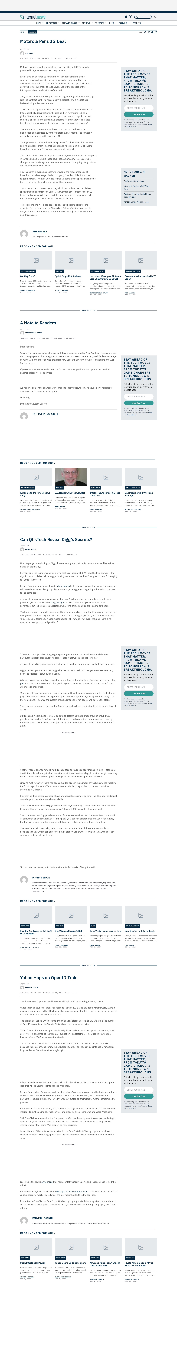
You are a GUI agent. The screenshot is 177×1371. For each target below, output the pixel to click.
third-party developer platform (71, 1191)
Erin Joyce (60, 507)
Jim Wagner (29, 53)
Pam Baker (129, 945)
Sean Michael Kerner (29, 948)
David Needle (30, 549)
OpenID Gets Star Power (32, 1263)
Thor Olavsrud (61, 290)
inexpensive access (73, 1354)
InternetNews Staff (99, 293)
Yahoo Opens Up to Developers (70, 1263)
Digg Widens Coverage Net (68, 931)
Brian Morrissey (27, 290)
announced (47, 1182)
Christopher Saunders (30, 509)
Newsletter (144, 17)
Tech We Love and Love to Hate (105, 931)
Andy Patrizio (61, 945)
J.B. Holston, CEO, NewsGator (70, 493)
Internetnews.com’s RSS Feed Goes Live (105, 494)
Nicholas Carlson (133, 509)
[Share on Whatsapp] (156, 32)
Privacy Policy (131, 126)
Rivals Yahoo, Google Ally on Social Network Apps (139, 1264)
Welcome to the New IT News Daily (35, 494)
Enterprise (51, 23)
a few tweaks (63, 586)
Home (22, 32)
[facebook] (126, 16)
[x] (130, 16)
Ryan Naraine (96, 509)
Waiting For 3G (27, 276)
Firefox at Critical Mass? (134, 181)
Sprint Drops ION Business (68, 276)
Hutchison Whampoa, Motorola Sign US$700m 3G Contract (105, 277)
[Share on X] (149, 32)
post (22, 683)
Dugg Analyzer (58, 602)
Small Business (69, 23)
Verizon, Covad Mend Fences (136, 202)
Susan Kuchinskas (63, 1277)
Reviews (86, 23)
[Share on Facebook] (145, 32)
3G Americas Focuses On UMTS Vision (140, 277)
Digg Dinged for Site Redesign (140, 931)
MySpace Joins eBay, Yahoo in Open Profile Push (105, 1264)
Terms (150, 124)
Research (123, 23)
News (39, 23)
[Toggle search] (155, 16)
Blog (111, 23)
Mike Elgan (95, 945)
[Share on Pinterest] (152, 32)
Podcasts (100, 23)
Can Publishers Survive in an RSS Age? (139, 494)
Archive (137, 23)
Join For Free (138, 114)
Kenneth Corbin (31, 987)
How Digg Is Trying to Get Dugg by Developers (36, 932)
